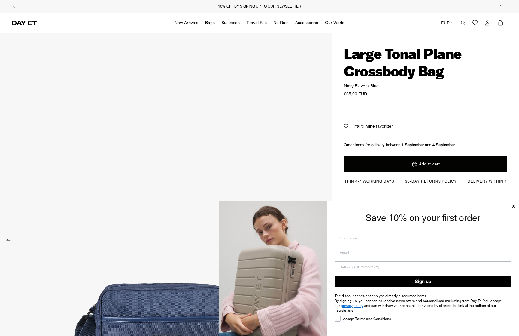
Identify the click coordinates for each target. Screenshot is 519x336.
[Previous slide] (6, 241)
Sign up (423, 281)
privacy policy (352, 306)
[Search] (463, 22)
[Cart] (500, 22)
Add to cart (429, 164)
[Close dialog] (514, 206)
